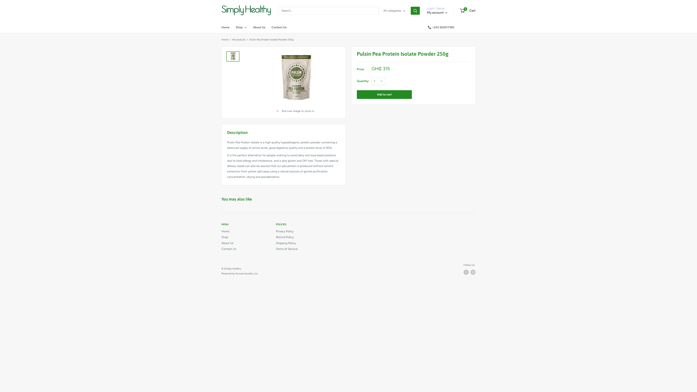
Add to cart (384, 94)
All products (239, 39)
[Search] (415, 11)
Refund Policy (285, 237)
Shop (239, 27)
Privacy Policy (285, 231)
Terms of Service (287, 249)
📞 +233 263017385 (441, 27)
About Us (259, 27)
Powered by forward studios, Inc (239, 273)
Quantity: (363, 81)
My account (436, 12)
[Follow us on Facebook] (466, 272)
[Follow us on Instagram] (473, 272)
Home (225, 27)
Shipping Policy (286, 243)
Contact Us (279, 27)
